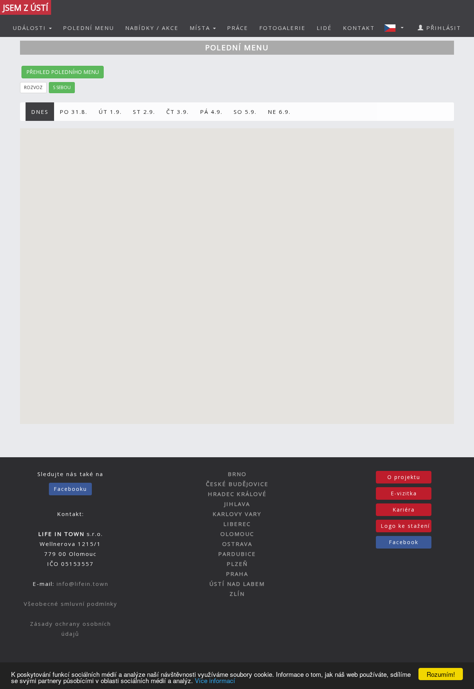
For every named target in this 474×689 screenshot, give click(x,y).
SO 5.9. (245, 111)
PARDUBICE (237, 553)
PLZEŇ (237, 563)
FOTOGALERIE (282, 27)
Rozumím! (441, 674)
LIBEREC (237, 523)
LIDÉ (324, 27)
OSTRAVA (237, 543)
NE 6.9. (279, 111)
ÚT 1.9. (110, 111)
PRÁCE (237, 27)
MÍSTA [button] (201, 27)
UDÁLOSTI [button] (30, 27)
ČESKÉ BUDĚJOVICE (237, 484)
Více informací (215, 680)
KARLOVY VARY (237, 513)
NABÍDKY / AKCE (151, 27)
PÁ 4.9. (211, 111)
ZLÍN (237, 593)
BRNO (237, 474)
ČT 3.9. (177, 111)
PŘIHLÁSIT (442, 27)
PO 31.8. (73, 111)
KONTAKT (359, 27)
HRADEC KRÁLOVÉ (237, 494)
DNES (40, 111)
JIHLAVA (237, 504)
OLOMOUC (237, 533)
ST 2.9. (144, 111)
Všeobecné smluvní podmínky (70, 603)
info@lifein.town (83, 583)
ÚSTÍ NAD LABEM (237, 583)
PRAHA (237, 573)
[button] (396, 27)
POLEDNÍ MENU (88, 27)
